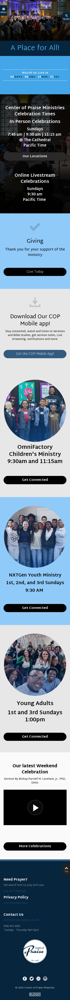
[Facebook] (25, 979)
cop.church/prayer (15, 891)
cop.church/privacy (15, 903)
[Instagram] (45, 979)
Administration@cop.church (21, 920)
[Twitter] (32, 979)
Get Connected (35, 737)
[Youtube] (38, 979)
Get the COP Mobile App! (35, 354)
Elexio (35, 994)
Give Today (35, 272)
